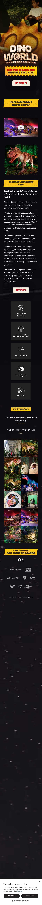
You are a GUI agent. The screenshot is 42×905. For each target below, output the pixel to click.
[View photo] (12, 448)
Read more (20, 891)
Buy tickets (21, 83)
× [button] (39, 881)
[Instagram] (23, 559)
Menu (37, 5)
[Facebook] (19, 559)
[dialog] (21, 892)
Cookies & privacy (21, 599)
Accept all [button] (12, 896)
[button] (21, 901)
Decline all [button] (30, 896)
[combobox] (35, 882)
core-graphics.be (27, 597)
